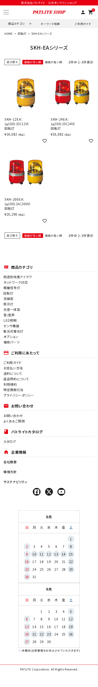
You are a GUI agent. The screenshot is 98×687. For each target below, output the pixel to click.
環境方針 (10, 472)
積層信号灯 (11, 287)
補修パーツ (11, 342)
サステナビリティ (15, 482)
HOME (9, 33)
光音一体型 (11, 309)
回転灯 (22, 33)
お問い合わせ (13, 415)
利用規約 (10, 384)
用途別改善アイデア (17, 277)
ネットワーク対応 (15, 282)
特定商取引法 (13, 389)
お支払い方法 (13, 368)
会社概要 (10, 462)
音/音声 (9, 315)
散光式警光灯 (13, 331)
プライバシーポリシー (18, 395)
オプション (10, 336)
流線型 (8, 298)
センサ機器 (11, 326)
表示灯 (8, 304)
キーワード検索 (50, 24)
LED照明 (10, 320)
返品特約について (16, 379)
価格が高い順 (53, 62)
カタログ (9, 441)
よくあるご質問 (14, 421)
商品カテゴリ (16, 23)
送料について (13, 373)
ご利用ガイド (83, 24)
